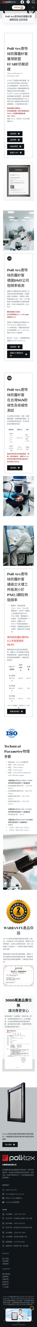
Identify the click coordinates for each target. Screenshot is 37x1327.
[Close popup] (31, 1308)
